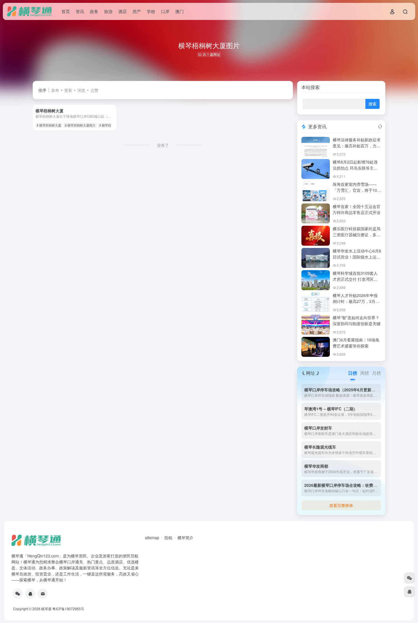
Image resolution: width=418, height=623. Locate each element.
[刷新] (380, 126)
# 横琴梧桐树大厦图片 (80, 125)
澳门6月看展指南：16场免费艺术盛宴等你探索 (356, 343)
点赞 (94, 90)
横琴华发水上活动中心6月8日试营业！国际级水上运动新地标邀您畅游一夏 (357, 257)
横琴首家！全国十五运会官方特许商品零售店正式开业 (356, 209)
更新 (68, 90)
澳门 (179, 11)
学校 (151, 11)
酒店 (122, 11)
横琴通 (46, 608)
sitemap (152, 537)
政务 (94, 11)
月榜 (376, 373)
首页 (65, 11)
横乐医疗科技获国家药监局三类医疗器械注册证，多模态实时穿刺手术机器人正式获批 (356, 237)
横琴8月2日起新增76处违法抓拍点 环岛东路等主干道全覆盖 (355, 168)
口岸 (165, 11)
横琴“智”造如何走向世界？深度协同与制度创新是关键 (356, 320)
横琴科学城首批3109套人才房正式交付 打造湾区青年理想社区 (355, 279)
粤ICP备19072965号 (68, 608)
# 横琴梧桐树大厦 (49, 125)
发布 (55, 90)
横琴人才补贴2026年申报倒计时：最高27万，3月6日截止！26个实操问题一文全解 (357, 304)
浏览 (81, 90)
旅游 (108, 11)
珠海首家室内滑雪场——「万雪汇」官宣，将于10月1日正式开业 (357, 190)
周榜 (364, 373)
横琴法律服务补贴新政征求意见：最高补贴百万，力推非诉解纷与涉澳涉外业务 (356, 145)
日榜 (352, 373)
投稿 (168, 537)
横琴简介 (185, 537)
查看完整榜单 (341, 505)
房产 (137, 11)
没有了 (163, 145)
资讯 (80, 11)
